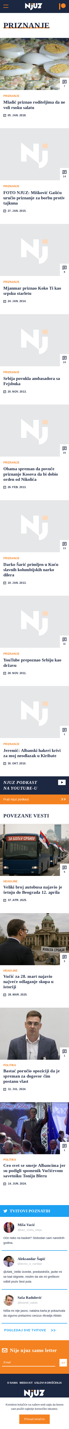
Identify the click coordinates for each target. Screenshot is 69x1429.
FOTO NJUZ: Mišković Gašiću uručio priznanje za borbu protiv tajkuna (34, 198)
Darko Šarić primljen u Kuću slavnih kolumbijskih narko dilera (30, 569)
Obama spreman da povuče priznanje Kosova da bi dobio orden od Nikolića (30, 474)
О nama (12, 1382)
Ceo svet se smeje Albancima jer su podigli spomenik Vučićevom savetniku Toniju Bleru (34, 1170)
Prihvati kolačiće (34, 1419)
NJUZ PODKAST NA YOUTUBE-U (20, 785)
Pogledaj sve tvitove (25, 1330)
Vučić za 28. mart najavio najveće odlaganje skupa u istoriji (28, 981)
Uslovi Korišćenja (48, 1382)
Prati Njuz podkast (16, 799)
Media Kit (26, 1382)
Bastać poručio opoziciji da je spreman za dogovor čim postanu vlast (31, 1076)
